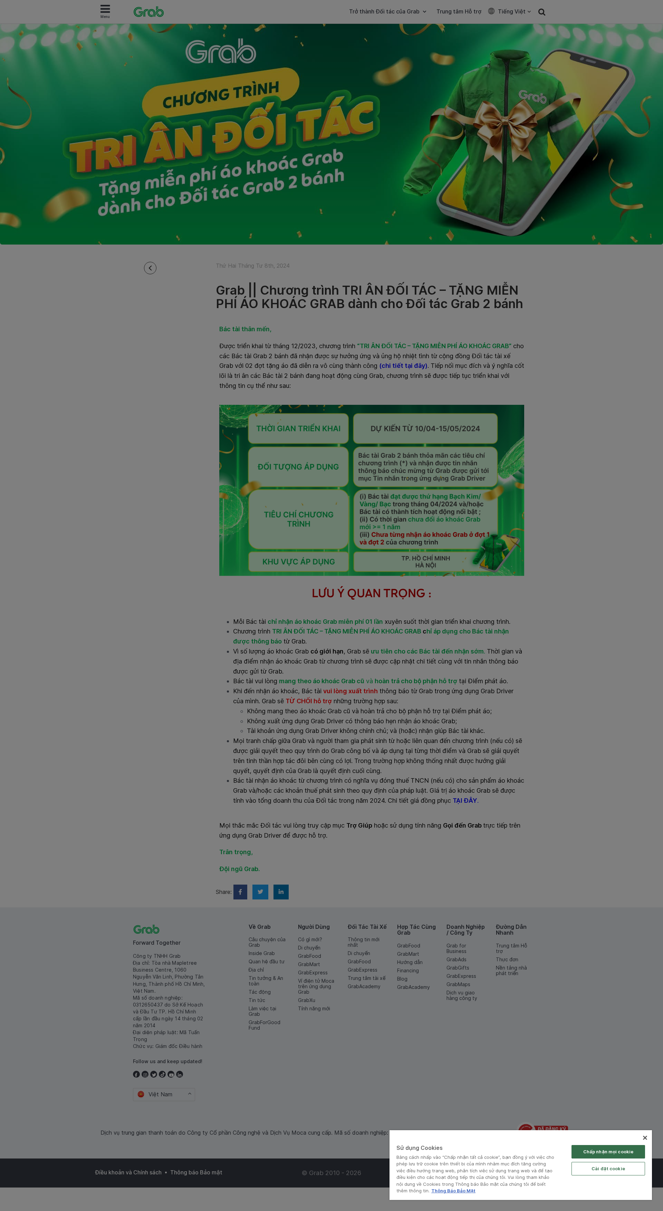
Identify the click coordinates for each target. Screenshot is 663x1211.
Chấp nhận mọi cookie (608, 1151)
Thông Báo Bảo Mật (453, 1190)
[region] (521, 1165)
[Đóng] (645, 1138)
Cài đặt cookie (608, 1168)
